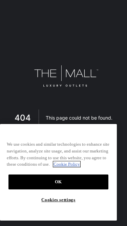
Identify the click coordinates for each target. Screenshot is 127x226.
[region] (58, 172)
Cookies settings (58, 199)
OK (58, 181)
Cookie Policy (67, 164)
